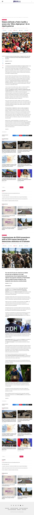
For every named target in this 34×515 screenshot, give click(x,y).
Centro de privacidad (14, 508)
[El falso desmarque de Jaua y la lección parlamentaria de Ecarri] (9, 210)
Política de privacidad (12, 509)
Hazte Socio (24, 509)
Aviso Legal (7, 508)
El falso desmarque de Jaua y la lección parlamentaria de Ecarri (11, 193)
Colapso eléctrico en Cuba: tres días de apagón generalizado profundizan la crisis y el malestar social (25, 165)
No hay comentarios (14, 243)
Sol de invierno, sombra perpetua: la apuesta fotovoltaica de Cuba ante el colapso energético (25, 151)
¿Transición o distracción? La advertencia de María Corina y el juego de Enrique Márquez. (9, 228)
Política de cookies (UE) (23, 508)
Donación (19, 509)
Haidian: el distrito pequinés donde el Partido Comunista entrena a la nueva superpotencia (14, 198)
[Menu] (2, 1)
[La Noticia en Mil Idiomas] (17, 1)
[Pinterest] (3, 65)
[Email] (3, 68)
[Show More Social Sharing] (30, 30)
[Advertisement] (17, 10)
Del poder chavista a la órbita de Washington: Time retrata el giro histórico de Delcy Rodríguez (24, 179)
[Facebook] (3, 58)
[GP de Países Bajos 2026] (25, 210)
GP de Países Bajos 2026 (22, 215)
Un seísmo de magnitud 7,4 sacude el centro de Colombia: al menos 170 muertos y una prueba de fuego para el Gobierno (9, 165)
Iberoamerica (4, 19)
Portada (3, 17)
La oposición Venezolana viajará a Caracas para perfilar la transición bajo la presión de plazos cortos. (9, 179)
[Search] (31, 1)
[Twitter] (3, 61)
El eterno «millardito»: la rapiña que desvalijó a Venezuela (10, 200)
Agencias (3, 243)
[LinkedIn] (3, 63)
